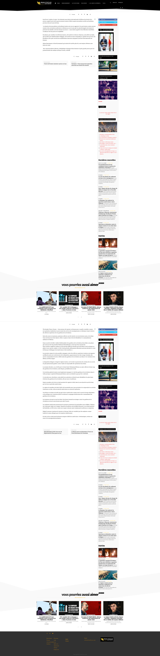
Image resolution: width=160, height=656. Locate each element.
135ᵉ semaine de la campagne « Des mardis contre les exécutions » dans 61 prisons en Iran (68, 308)
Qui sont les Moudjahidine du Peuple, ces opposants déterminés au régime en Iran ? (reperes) (108, 152)
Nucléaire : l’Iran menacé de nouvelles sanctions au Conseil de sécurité (81, 64)
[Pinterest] (84, 14)
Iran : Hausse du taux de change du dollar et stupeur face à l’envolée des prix (107, 190)
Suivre (115, 22)
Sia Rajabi (47, 314)
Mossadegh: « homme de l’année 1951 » (108, 143)
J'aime (115, 19)
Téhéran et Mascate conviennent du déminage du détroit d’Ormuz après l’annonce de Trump (107, 214)
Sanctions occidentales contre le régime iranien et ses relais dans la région (107, 226)
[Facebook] (120, 8)
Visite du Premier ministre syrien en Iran (55, 63)
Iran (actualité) (101, 249)
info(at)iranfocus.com (89, 640)
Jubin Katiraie (69, 312)
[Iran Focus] (44, 3)
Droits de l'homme (102, 163)
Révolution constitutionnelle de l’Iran (107, 134)
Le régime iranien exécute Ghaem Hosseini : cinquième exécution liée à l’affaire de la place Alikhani (113, 308)
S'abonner (114, 24)
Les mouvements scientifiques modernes (108, 137)
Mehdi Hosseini (91, 314)
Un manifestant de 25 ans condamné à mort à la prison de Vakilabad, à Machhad (107, 166)
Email (85, 638)
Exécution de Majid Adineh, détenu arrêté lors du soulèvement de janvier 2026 (91, 308)
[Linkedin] (87, 14)
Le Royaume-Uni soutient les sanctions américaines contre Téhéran (106, 202)
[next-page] (81, 317)
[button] (110, 2)
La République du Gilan (104, 136)
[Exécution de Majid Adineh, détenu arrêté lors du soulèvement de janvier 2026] (91, 298)
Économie (100, 198)
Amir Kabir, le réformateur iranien (106, 142)
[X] (122, 8)
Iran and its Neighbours (103, 210)
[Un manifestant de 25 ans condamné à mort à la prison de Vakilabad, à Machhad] (46, 298)
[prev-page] (78, 317)
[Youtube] (53, 633)
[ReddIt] (90, 14)
